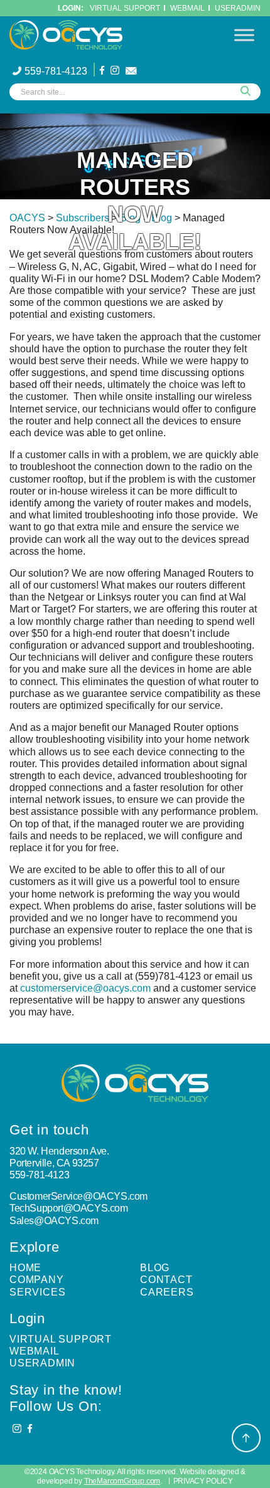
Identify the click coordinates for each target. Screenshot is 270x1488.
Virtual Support (125, 8)
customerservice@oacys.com (85, 988)
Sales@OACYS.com (54, 1220)
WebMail (187, 8)
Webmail (34, 1351)
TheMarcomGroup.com (122, 1481)
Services (37, 1292)
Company (36, 1279)
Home (25, 1267)
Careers (167, 1292)
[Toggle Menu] (244, 35)
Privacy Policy (203, 1481)
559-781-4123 (55, 71)
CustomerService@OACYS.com (78, 1196)
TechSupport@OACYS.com (68, 1208)
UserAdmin (238, 8)
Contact (166, 1279)
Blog (155, 1267)
